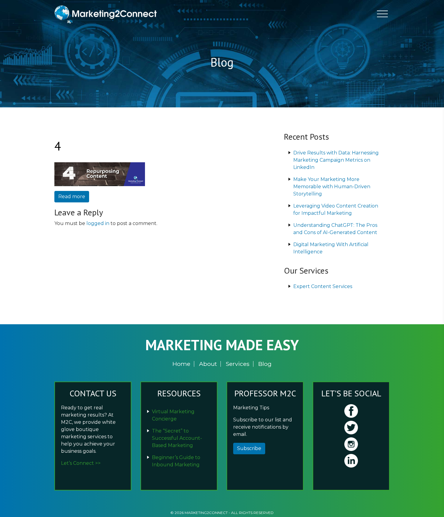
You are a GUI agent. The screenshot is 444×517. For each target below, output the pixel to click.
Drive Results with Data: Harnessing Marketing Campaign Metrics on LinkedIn (336, 160)
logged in (97, 223)
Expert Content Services (322, 286)
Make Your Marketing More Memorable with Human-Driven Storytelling (331, 186)
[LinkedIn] (351, 461)
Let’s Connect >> (81, 463)
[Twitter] (351, 427)
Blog (265, 363)
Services (237, 363)
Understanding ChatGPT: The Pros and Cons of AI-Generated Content (335, 228)
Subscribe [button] (249, 448)
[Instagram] (351, 444)
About (208, 363)
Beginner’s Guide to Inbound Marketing (176, 461)
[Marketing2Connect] (107, 14)
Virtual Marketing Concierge (173, 415)
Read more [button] (71, 196)
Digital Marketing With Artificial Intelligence (330, 248)
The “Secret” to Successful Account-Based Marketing (177, 438)
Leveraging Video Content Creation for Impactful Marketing (335, 209)
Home (181, 363)
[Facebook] (351, 411)
